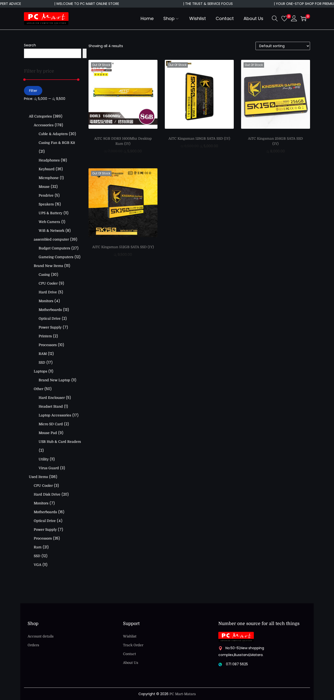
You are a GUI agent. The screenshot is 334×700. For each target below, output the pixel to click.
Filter (33, 90)
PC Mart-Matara (182, 694)
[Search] (85, 53)
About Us (130, 663)
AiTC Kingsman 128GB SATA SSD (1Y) (199, 138)
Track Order (133, 645)
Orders (33, 645)
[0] (284, 18)
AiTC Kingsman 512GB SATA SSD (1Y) (123, 247)
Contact (129, 654)
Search (30, 45)
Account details (41, 636)
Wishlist (129, 636)
